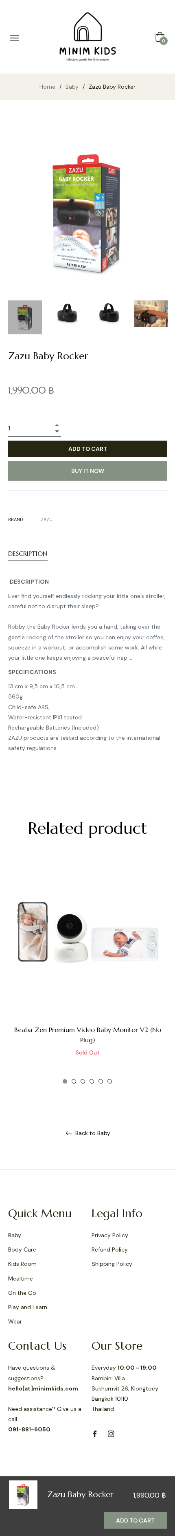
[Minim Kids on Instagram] (111, 1433)
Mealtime (20, 1278)
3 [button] (83, 1081)
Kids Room (22, 1263)
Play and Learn (27, 1307)
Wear (15, 1321)
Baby (72, 86)
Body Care (22, 1249)
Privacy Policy (110, 1235)
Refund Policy (110, 1249)
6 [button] (109, 1081)
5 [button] (100, 1081)
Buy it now (87, 471)
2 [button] (74, 1081)
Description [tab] (28, 553)
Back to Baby (92, 1133)
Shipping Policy (112, 1263)
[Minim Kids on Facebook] (95, 1433)
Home (47, 86)
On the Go (22, 1292)
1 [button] (65, 1081)
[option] (87, 971)
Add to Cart (135, 1520)
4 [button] (92, 1081)
